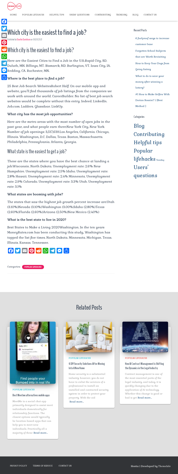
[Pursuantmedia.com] (14, 6)
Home (13, 14)
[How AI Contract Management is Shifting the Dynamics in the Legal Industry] (145, 336)
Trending (121, 14)
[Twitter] (4, 28)
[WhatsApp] (4, 56)
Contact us (150, 14)
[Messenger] (4, 70)
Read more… (41, 432)
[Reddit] (4, 49)
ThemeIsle (164, 466)
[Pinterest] (4, 42)
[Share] (4, 77)
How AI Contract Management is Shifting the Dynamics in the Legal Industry (144, 366)
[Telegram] (4, 63)
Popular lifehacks (33, 14)
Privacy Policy (18, 465)
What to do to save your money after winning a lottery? (149, 81)
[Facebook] (4, 21)
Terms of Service (43, 465)
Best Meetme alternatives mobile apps (31, 395)
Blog (135, 14)
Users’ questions (79, 14)
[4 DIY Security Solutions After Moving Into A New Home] (89, 336)
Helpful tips (56, 14)
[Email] (4, 35)
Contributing (103, 14)
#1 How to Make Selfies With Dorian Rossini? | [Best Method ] (152, 100)
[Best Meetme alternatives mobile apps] (33, 352)
